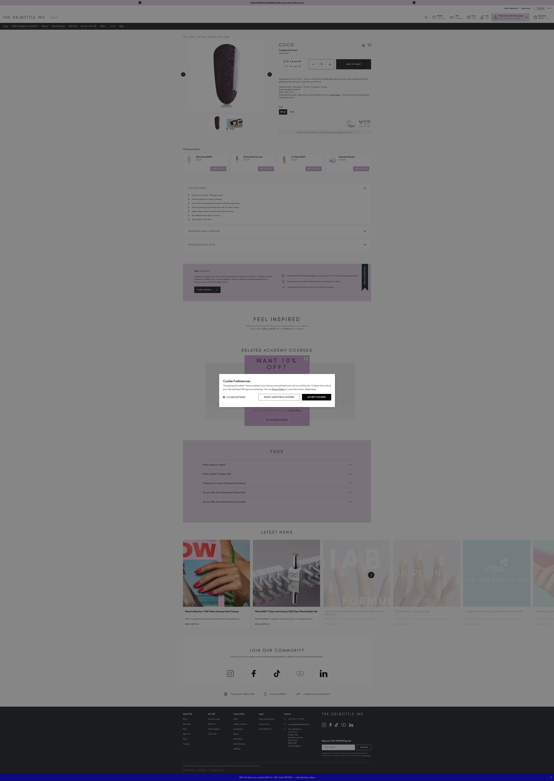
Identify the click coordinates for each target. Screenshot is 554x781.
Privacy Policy (278, 389)
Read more (310, 389)
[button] (234, 397)
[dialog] (277, 390)
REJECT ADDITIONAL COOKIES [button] (279, 397)
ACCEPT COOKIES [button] (316, 397)
